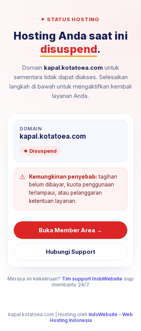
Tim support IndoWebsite (92, 279)
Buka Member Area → (70, 230)
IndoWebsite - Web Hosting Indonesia (91, 317)
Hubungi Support (70, 251)
